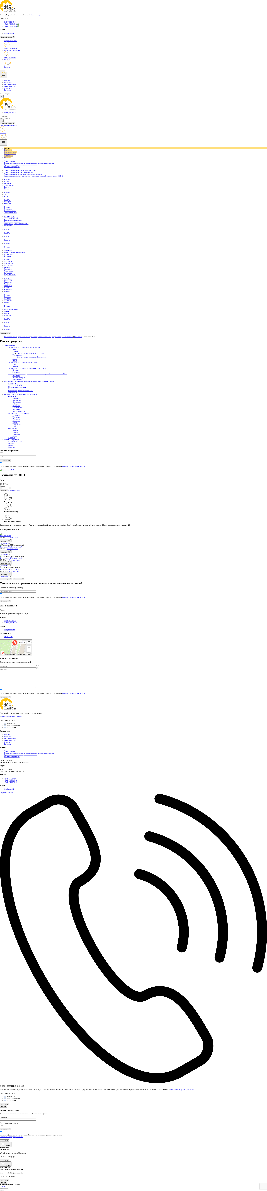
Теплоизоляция (9, 161)
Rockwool (7, 183)
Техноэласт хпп (5, 536)
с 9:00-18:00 (8, 637)
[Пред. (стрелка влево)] (1, 1190)
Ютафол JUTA (9, 216)
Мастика (7, 311)
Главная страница (10, 337)
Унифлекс (7, 284)
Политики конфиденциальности (73, 466)
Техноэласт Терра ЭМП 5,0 (9, 569)
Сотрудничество (10, 86)
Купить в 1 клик (14, 490)
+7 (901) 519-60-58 (10, 24)
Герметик (7, 315)
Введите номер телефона (9, 1123)
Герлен (6, 302)
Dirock (6, 189)
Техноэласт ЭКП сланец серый (11, 558)
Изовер (6, 196)
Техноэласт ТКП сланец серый (11, 547)
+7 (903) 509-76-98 (10, 26)
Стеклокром (8, 263)
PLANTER (8, 280)
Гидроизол (8, 273)
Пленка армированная (12, 222)
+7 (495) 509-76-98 (10, 782)
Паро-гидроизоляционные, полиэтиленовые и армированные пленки (29, 163)
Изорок (6, 181)
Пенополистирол (10, 211)
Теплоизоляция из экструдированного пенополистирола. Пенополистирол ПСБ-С (33, 176)
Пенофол (7, 202)
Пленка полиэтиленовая (12, 220)
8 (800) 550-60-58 (10, 22)
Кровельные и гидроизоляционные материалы (20, 165)
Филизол (7, 299)
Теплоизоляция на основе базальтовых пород (20, 170)
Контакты (7, 90)
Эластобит (8, 269)
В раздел (7, 179)
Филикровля (8, 254)
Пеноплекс (8, 209)
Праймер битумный (11, 309)
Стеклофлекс (8, 271)
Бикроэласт (8, 289)
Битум (6, 313)
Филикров (8, 300)
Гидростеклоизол (10, 275)
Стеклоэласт (8, 265)
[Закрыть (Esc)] (7, 1188)
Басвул (6, 187)
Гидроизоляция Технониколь (14, 252)
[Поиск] (2, 96)
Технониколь (8, 185)
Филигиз (7, 297)
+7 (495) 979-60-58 (10, 780)
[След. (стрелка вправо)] (3, 1190)
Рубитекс (7, 267)
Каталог (7, 81)
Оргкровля (8, 250)
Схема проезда (36, 15)
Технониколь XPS (10, 213)
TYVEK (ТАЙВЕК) (11, 218)
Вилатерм (7, 203)
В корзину (4, 490)
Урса (6, 194)
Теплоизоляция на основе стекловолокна (18, 172)
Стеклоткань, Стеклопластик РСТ (16, 224)
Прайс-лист (8, 82)
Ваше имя (3, 1117)
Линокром (8, 286)
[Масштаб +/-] (1, 1188)
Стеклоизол (8, 261)
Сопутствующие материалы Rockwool (30, 353)
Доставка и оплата (10, 84)
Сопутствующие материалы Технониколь (31, 357)
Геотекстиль (8, 226)
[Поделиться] (5, 1188)
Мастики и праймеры (12, 167)
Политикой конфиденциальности (182, 1089)
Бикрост (7, 291)
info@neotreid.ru (9, 33)
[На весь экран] (3, 1188)
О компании (8, 88)
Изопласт (7, 256)
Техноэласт (8, 282)
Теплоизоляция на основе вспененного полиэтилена (23, 174)
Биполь (6, 288)
